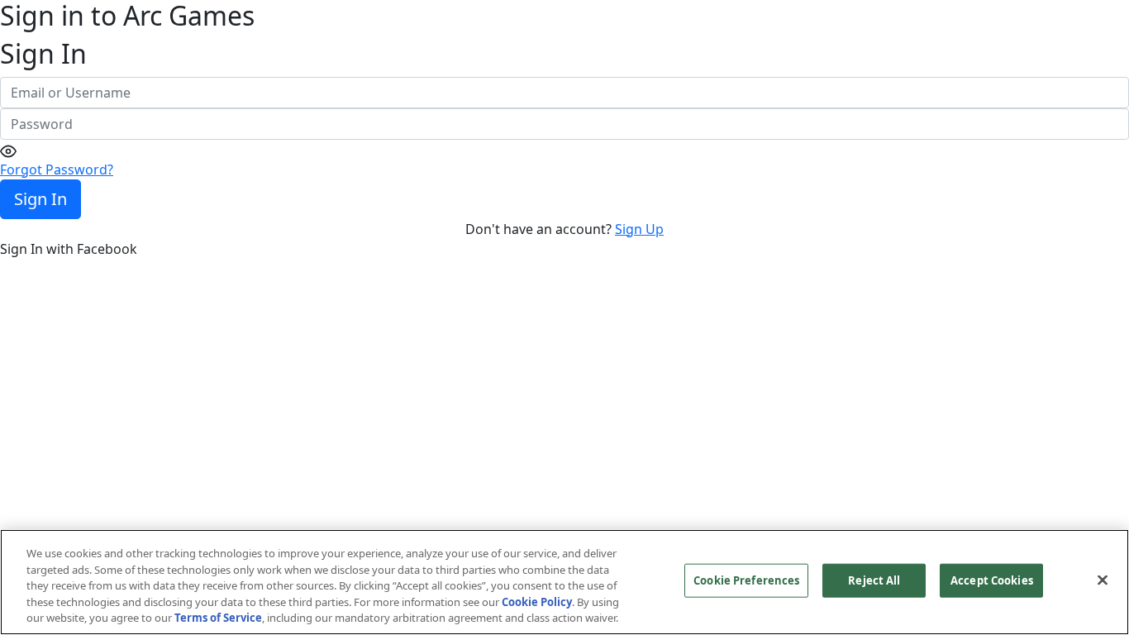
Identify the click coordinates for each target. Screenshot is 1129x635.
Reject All (874, 580)
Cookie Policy (537, 601)
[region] (564, 582)
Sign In (40, 199)
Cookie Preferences (746, 580)
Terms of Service (218, 617)
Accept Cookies (991, 580)
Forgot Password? (56, 169)
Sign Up (639, 229)
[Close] (1102, 580)
